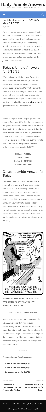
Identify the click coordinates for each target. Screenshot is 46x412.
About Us (16, 404)
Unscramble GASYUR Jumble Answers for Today (33, 387)
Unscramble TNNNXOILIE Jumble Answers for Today (12, 387)
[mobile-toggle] (3, 14)
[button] (42, 14)
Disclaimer (7, 404)
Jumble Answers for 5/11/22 (18, 363)
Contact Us (39, 404)
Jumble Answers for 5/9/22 (17, 372)
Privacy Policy (28, 404)
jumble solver (34, 102)
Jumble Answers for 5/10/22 (18, 368)
